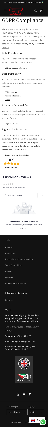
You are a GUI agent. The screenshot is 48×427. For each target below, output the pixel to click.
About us (9, 247)
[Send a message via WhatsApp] (43, 422)
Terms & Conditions (13, 265)
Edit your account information (16, 68)
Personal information (13, 96)
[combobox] (42, 195)
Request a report (11, 124)
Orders (7, 99)
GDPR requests (11, 92)
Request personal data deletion (17, 155)
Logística (9, 300)
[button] (5, 11)
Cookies (8, 271)
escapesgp (19, 422)
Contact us (10, 253)
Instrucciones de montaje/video (19, 259)
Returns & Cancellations (15, 283)
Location (9, 277)
